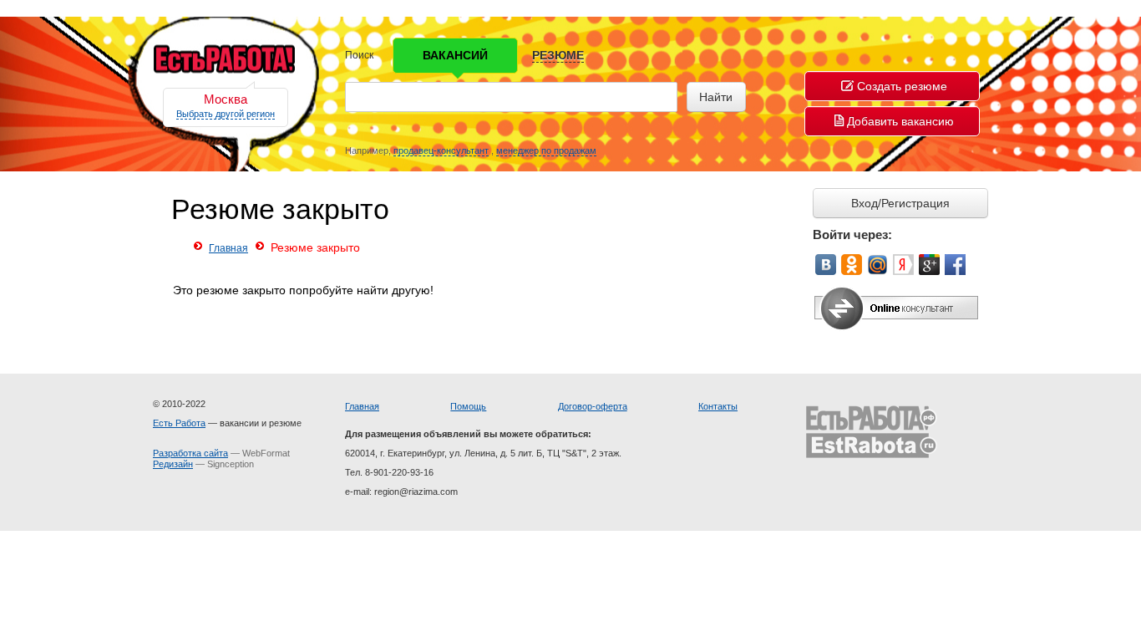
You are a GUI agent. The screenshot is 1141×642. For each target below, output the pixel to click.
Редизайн (173, 464)
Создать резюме (902, 86)
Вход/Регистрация (900, 203)
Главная (228, 248)
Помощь (468, 406)
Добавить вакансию (900, 121)
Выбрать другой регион (225, 114)
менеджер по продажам (546, 150)
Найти (716, 97)
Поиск (359, 55)
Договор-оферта (592, 406)
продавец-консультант (441, 150)
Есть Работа (179, 423)
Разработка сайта (190, 453)
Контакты (718, 406)
